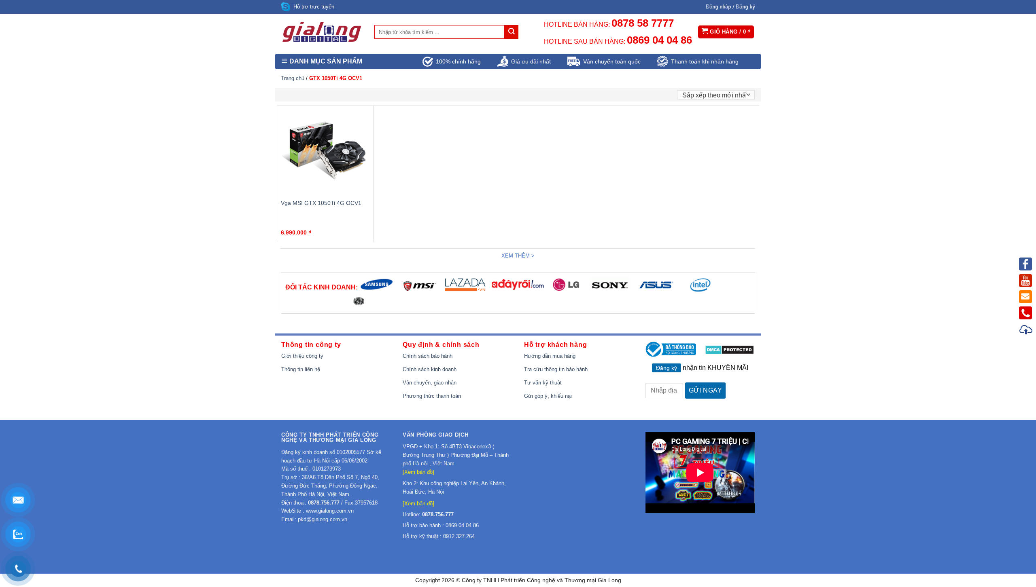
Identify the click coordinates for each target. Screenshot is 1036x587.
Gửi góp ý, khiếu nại (548, 396)
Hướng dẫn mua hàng (549, 356)
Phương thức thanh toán (432, 396)
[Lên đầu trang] (1026, 331)
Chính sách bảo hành (427, 356)
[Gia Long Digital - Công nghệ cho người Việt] (321, 32)
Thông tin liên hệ (300, 369)
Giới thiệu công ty (302, 356)
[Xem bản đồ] (418, 472)
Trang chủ (292, 78)
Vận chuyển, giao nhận (429, 383)
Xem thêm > (518, 256)
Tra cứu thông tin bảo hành (556, 369)
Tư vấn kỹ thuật (543, 383)
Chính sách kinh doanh (429, 369)
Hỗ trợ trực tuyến (313, 7)
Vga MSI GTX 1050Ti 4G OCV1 (321, 203)
